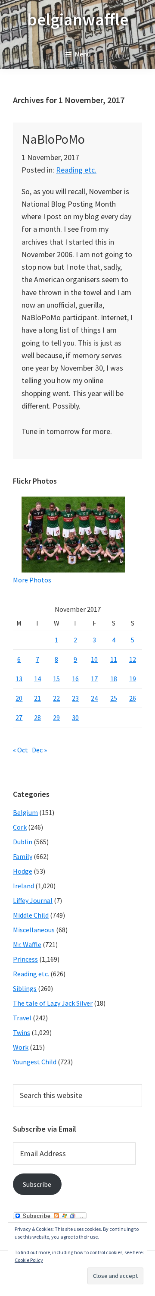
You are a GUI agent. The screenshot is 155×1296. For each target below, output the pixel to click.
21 (37, 698)
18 (113, 678)
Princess (25, 959)
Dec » (39, 750)
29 (56, 717)
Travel (22, 1017)
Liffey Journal (33, 900)
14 (37, 678)
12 (132, 659)
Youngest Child (34, 1061)
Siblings (25, 988)
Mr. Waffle (27, 944)
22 (56, 698)
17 (94, 678)
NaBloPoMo (53, 139)
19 (132, 678)
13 (19, 678)
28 (37, 717)
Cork (20, 827)
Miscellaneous (34, 929)
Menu (83, 54)
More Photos (32, 580)
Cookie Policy (29, 1260)
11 (113, 659)
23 (75, 698)
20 (19, 698)
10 (94, 659)
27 (19, 717)
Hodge (22, 871)
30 (75, 717)
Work (20, 1047)
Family (22, 856)
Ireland (23, 885)
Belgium (25, 812)
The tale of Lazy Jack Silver (53, 1003)
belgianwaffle (77, 19)
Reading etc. (76, 170)
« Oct (20, 750)
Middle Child (31, 915)
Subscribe (37, 1184)
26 (132, 698)
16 (75, 678)
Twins (21, 1032)
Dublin (22, 841)
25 (113, 698)
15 (56, 678)
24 (94, 698)
